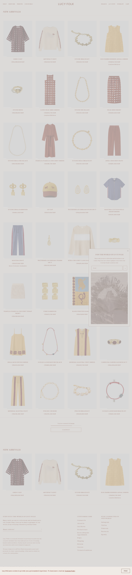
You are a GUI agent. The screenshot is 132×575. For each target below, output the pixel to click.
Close (126, 571)
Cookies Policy (70, 571)
